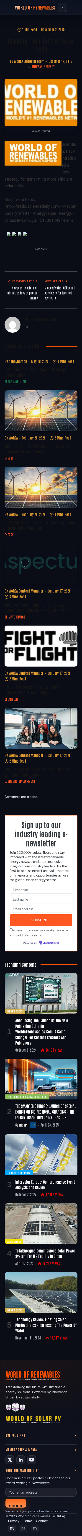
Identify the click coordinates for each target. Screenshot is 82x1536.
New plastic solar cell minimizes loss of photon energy (22, 293)
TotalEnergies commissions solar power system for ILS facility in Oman (45, 1253)
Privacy (13, 1521)
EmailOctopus (51, 943)
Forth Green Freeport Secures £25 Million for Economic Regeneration (38, 771)
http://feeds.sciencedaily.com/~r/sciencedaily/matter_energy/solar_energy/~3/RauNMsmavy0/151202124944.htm (40, 213)
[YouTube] (31, 1459)
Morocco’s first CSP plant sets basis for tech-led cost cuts (59, 293)
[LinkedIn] (20, 1459)
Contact (42, 1521)
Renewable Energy (43, 66)
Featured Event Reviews (19, 1172)
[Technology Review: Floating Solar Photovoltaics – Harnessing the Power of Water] (41, 1292)
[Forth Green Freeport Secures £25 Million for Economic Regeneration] (41, 728)
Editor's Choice (15, 1011)
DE (23, 1529)
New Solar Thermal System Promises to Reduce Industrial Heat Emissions (40, 525)
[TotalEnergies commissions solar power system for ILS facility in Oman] (41, 1223)
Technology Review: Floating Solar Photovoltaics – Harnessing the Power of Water (46, 1324)
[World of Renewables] (15, 1408)
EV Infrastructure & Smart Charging (27, 1097)
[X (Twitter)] (9, 1459)
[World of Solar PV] (33, 1421)
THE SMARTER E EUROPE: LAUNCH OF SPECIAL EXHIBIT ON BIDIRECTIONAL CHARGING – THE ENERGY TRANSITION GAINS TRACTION (45, 1111)
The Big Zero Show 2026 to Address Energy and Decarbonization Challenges (39, 448)
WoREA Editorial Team (29, 61)
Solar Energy (14, 1241)
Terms (27, 1521)
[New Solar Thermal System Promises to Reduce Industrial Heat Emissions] (41, 487)
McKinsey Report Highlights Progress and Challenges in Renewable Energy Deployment (38, 607)
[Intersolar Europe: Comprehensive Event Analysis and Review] (41, 1154)
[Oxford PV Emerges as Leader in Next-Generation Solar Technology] (41, 646)
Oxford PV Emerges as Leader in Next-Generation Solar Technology (33, 689)
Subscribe (16, 1506)
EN (12, 1529)
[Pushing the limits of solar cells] (41, 102)
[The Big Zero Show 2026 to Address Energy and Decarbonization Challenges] (41, 410)
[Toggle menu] (62, 7)
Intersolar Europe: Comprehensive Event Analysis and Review (45, 1184)
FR (35, 1529)
